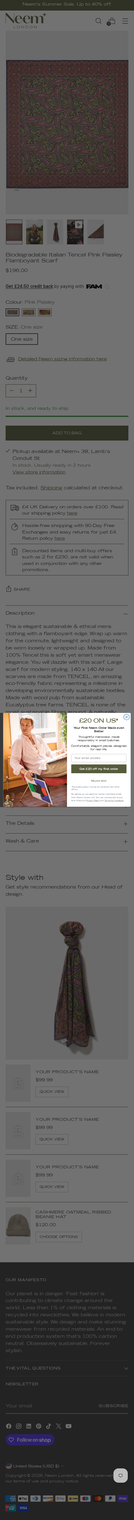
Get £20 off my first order (98, 768)
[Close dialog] (126, 717)
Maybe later (99, 780)
